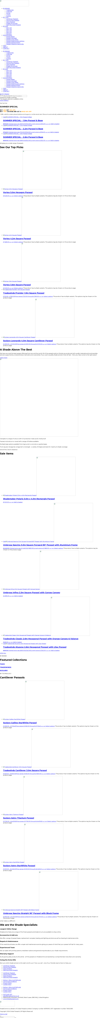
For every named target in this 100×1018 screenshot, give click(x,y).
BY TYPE (6, 17)
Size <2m (9, 28)
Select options (18, 196)
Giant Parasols (10, 22)
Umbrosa (9, 11)
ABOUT (5, 47)
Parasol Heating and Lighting (15, 41)
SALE (4, 45)
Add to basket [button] (55, 124)
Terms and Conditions (10, 981)
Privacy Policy (7, 983)
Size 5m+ (9, 33)
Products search (7, 96)
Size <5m (9, 32)
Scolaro (8, 16)
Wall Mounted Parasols (13, 25)
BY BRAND (6, 8)
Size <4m (9, 31)
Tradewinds (10, 10)
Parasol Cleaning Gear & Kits (15, 44)
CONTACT (6, 48)
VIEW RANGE (4, 100)
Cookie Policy (7, 984)
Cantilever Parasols (12, 19)
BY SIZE (5, 26)
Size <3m (9, 29)
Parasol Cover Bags (12, 39)
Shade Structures (11, 23)
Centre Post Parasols (12, 20)
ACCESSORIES (7, 35)
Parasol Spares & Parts (13, 42)
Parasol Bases (10, 36)
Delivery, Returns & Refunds (12, 980)
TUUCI (8, 14)
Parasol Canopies (11, 38)
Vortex (8, 13)
